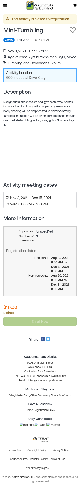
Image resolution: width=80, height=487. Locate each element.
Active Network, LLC (24, 477)
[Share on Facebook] (43, 340)
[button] (73, 30)
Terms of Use (57, 459)
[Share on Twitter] (48, 340)
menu (5, 5)
